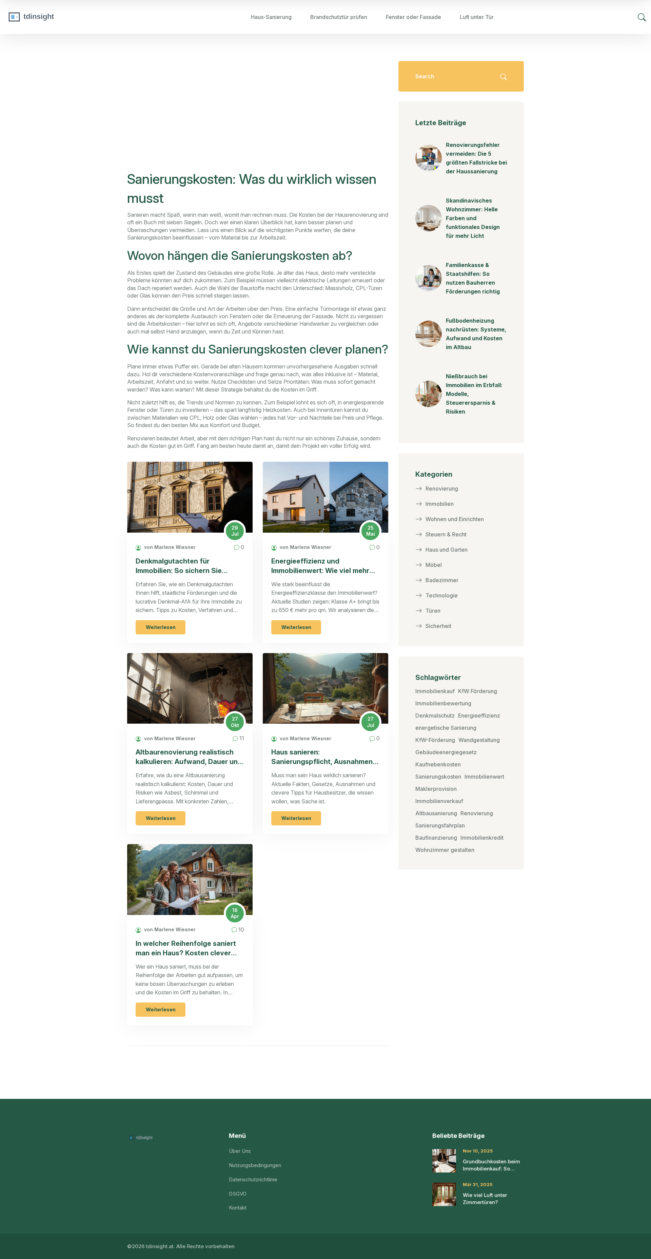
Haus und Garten (447, 549)
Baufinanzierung (436, 837)
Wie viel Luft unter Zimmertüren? (485, 1198)
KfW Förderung (477, 691)
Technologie (442, 595)
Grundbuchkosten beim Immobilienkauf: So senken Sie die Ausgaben (491, 1165)
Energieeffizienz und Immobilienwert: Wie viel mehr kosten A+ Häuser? (320, 566)
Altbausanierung (436, 813)
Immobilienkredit (482, 837)
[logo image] (56, 17)
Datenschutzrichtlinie (253, 1179)
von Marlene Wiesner (169, 547)
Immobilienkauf (435, 691)
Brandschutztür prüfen (338, 17)
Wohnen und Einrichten (455, 519)
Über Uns (240, 1151)
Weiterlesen (161, 627)
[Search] (642, 17)
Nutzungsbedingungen (255, 1165)
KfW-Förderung (435, 740)
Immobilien (440, 503)
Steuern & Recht (446, 534)
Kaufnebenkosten (438, 764)
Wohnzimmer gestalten (444, 850)
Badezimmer (442, 580)
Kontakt (237, 1207)
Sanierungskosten (438, 776)
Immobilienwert (484, 776)
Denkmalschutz (435, 715)
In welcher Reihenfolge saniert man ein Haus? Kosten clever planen (186, 948)
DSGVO (237, 1193)
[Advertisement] (257, 118)
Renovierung (442, 488)
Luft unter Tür (477, 17)
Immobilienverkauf (439, 801)
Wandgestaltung (479, 740)
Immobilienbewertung (443, 703)
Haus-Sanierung (271, 17)
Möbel (434, 564)
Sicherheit (438, 626)
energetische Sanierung (445, 727)
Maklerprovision (436, 788)
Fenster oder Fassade (413, 17)
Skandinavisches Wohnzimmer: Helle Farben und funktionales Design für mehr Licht (473, 218)
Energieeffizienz (479, 715)
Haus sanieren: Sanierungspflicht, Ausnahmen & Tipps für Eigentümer (325, 757)
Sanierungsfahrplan (440, 825)
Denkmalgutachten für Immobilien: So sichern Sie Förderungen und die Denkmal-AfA (187, 566)
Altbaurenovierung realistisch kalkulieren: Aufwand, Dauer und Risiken (189, 757)
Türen (433, 610)
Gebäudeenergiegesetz (446, 752)
